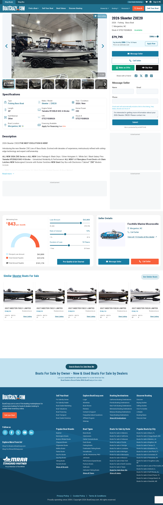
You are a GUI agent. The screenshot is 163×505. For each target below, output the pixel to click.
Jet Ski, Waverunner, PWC (91, 454)
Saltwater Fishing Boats (91, 470)
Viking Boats (60, 461)
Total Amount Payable (16, 263)
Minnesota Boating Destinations (121, 409)
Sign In (156, 2)
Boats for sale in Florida (118, 442)
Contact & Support (89, 412)
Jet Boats (86, 458)
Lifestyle (139, 412)
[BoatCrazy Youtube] (24, 432)
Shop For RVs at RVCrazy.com (12, 449)
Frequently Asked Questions (92, 415)
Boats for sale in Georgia (118, 445)
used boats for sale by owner (75, 378)
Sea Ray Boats (61, 458)
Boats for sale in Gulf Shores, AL (148, 472)
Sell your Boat (9, 415)
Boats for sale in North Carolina (120, 464)
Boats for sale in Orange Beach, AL (148, 478)
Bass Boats (87, 433)
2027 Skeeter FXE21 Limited (18, 308)
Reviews (86, 409)
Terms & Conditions (97, 496)
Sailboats (86, 467)
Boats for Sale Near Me (118, 470)
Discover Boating (75, 8)
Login (85, 399)
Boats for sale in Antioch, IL (146, 469)
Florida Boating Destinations (119, 403)
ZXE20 (53, 103)
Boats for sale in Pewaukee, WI (147, 458)
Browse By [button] (104, 8)
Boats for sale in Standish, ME (147, 481)
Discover (140, 399)
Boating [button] (114, 8)
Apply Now (151, 43)
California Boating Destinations (120, 399)
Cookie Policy (79, 496)
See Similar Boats (150, 277)
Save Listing (101, 16)
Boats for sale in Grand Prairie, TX (148, 475)
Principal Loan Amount (16, 254)
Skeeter (45, 103)
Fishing (11, 103)
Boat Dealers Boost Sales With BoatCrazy (77, 380)
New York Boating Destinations (120, 406)
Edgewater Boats (62, 445)
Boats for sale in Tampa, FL (146, 445)
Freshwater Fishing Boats (91, 448)
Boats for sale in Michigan (119, 451)
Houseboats (87, 451)
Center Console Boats (90, 439)
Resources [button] (125, 8)
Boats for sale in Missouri (118, 458)
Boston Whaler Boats (63, 439)
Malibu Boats (60, 448)
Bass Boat (19, 103)
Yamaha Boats (61, 464)
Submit (135, 122)
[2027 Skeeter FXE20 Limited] (113, 293)
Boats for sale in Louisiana (119, 448)
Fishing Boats (87, 445)
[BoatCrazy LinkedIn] (31, 432)
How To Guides (142, 409)
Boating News (141, 415)
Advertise (86, 403)
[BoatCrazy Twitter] (18, 432)
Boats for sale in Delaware (119, 439)
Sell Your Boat (47, 8)
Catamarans (87, 436)
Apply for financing (50, 126)
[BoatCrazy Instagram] (5, 432)
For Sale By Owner (62, 399)
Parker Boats (60, 451)
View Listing (27, 316)
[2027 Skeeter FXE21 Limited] (18, 293)
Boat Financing (61, 412)
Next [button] (102, 46)
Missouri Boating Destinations (120, 412)
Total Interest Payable (16, 258)
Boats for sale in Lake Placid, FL (147, 451)
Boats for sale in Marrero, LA (146, 439)
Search (139, 8)
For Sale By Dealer (62, 403)
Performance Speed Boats (92, 461)
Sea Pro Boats (61, 454)
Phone (114, 97)
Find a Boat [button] (33, 8)
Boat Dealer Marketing (135, 2)
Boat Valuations (61, 409)
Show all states (115, 473)
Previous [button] (6, 46)
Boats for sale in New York (119, 461)
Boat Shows (87, 406)
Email (139, 87)
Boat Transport (61, 415)
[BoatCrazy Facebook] (11, 432)
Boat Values (61, 8)
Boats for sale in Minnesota (119, 454)
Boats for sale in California (119, 436)
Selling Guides (142, 406)
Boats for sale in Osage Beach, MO (148, 436)
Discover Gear (141, 418)
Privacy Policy (63, 496)
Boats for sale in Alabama (119, 433)
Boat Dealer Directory (63, 418)
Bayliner (58, 433)
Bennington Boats (62, 436)
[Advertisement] (54, 189)
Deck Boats (87, 442)
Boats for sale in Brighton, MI (146, 442)
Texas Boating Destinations (119, 415)
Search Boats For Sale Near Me (81, 367)
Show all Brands (62, 467)
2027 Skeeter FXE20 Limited (113, 308)
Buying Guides (142, 403)
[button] (147, 2)
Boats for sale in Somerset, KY (147, 454)
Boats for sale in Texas (117, 467)
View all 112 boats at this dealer (141, 237)
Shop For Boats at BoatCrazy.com (14, 446)
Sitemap (86, 421)
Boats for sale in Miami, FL (146, 433)
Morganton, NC (15, 126)
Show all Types (88, 473)
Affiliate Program (89, 418)
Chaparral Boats (61, 442)
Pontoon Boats (88, 464)
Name (114, 87)
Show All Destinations (118, 418)
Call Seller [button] (136, 60)
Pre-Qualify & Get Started (73, 262)
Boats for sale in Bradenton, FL (147, 448)
